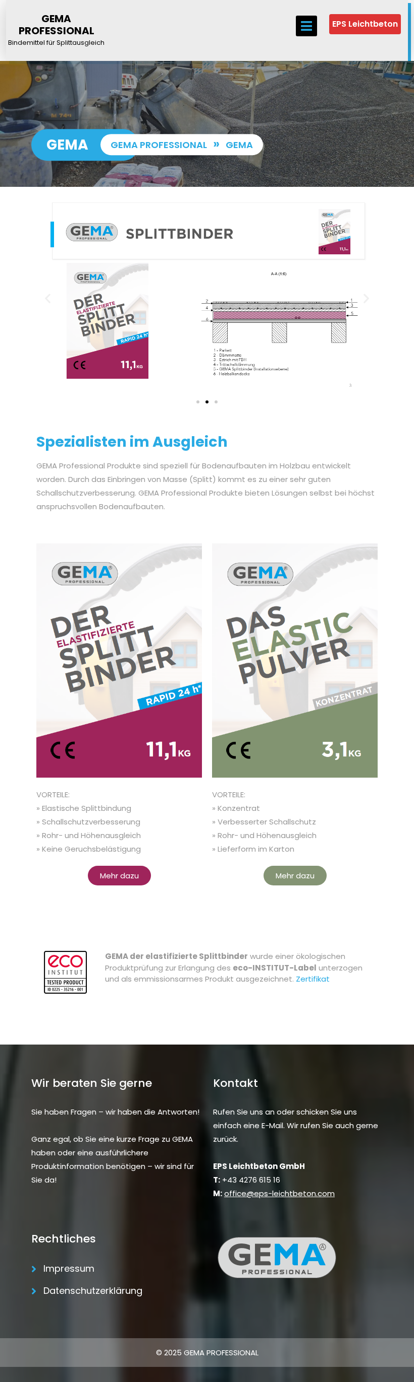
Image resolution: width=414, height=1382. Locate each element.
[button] (47, 298)
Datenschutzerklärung (92, 1290)
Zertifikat (313, 979)
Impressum (68, 1268)
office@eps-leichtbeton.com (279, 1193)
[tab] (306, 26)
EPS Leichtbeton (365, 24)
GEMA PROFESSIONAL (56, 25)
